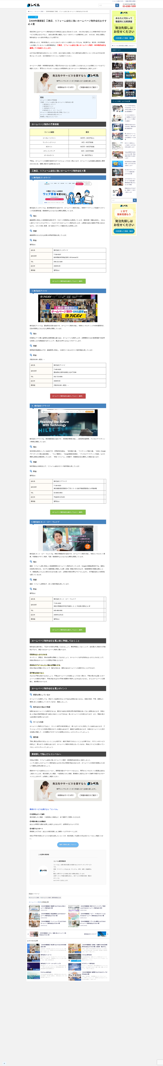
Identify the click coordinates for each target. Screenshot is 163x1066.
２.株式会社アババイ (47, 106)
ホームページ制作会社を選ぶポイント (51, 114)
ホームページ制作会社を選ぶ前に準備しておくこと (55, 112)
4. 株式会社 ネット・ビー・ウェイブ (52, 110)
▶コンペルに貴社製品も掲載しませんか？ (123, 45)
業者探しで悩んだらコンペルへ (49, 116)
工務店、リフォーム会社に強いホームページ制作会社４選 (56, 102)
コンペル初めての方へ (119, 1)
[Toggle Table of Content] (93, 97)
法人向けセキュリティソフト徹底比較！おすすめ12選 (130, 171)
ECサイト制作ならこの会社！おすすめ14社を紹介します (130, 145)
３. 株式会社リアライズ (48, 108)
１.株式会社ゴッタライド (49, 104)
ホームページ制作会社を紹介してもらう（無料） (67, 281)
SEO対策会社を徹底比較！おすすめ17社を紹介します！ (130, 163)
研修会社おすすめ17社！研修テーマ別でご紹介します (130, 190)
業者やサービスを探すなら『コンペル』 (44, 809)
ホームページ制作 (33, 16)
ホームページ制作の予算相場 (48, 100)
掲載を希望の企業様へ (131, 1)
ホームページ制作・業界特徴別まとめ (51, 897)
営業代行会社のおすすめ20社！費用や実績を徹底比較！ (130, 126)
